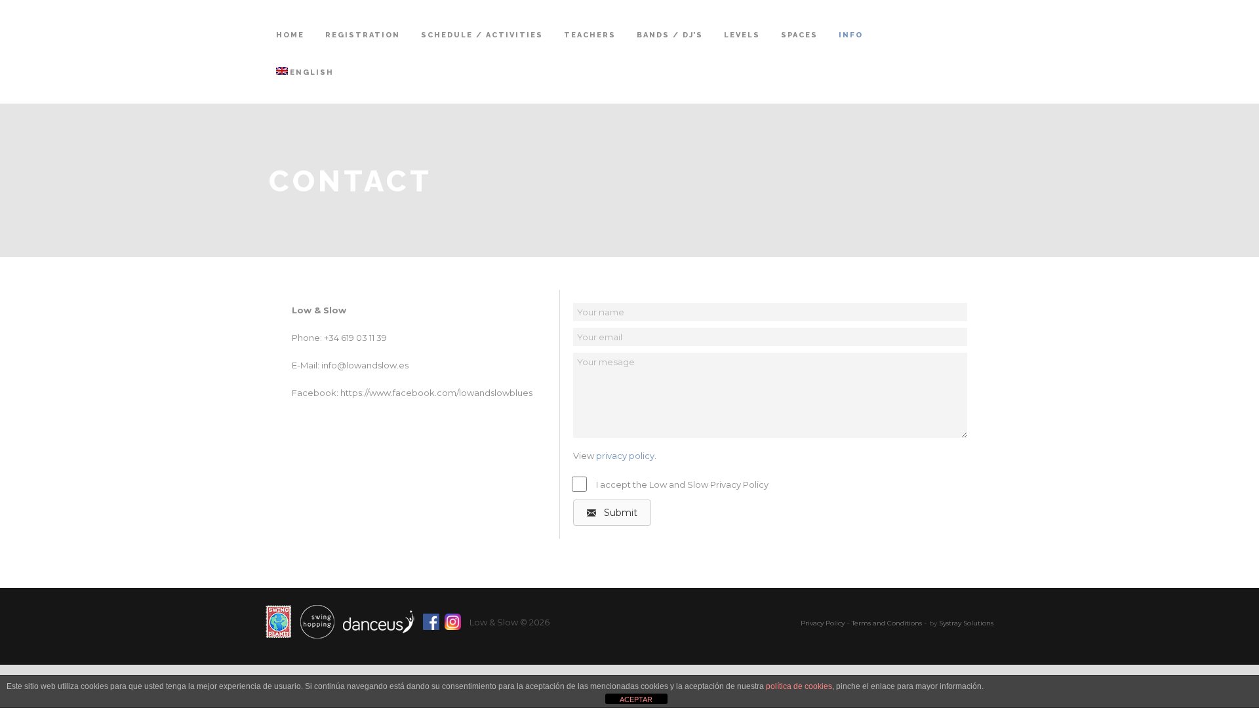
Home (290, 35)
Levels (742, 35)
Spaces (799, 35)
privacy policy (625, 455)
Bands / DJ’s (670, 35)
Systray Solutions (966, 623)
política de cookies (799, 686)
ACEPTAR (636, 699)
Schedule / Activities (482, 35)
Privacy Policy (823, 623)
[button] (612, 513)
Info (851, 35)
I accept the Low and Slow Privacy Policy (682, 484)
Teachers (590, 35)
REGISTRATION (362, 35)
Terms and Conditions (887, 623)
